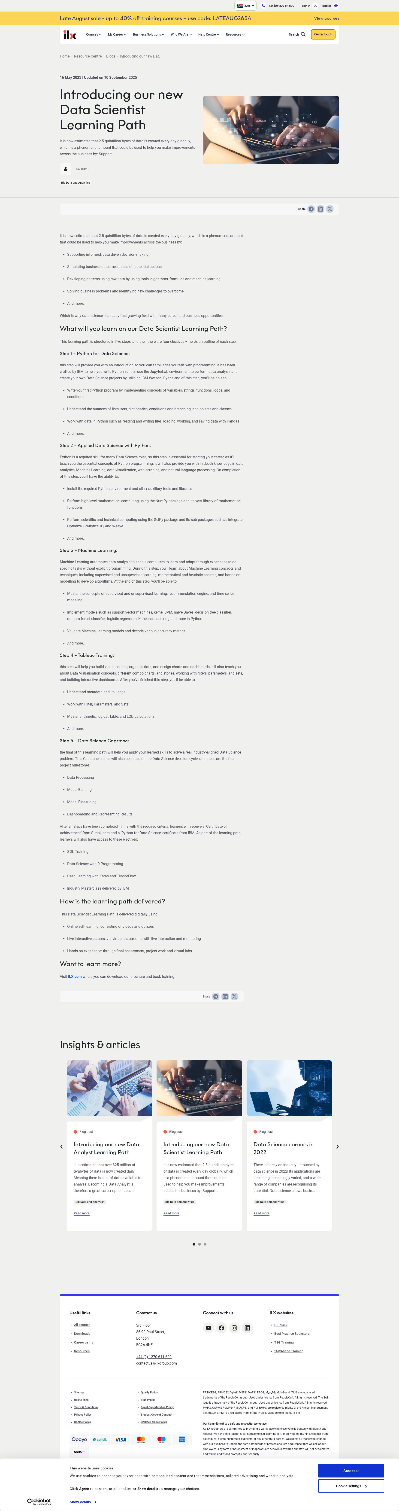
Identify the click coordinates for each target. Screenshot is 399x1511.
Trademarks (148, 1400)
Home (65, 56)
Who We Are (179, 34)
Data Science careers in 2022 (284, 1148)
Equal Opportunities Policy (157, 1407)
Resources (233, 34)
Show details (80, 1502)
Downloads (82, 1333)
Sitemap (79, 1392)
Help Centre (207, 34)
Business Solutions (147, 34)
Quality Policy (149, 1392)
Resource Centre (88, 56)
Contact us (146, 1312)
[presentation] (61, 1146)
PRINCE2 (280, 1325)
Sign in (306, 5)
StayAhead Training (288, 1351)
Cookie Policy (82, 1422)
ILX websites (281, 1312)
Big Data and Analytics (75, 182)
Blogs (110, 56)
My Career (115, 34)
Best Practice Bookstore (292, 1333)
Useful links (81, 1400)
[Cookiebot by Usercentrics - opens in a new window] (39, 1502)
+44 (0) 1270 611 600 (281, 5)
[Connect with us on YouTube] (208, 1328)
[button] (194, 1244)
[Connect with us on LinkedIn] (247, 1328)
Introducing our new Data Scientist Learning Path (196, 1148)
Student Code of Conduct (156, 1414)
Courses (92, 34)
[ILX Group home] (69, 34)
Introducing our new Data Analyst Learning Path (106, 1148)
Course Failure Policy (154, 1422)
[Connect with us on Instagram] (234, 1328)
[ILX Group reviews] (79, 1452)
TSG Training (284, 1342)
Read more (82, 1213)
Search (294, 34)
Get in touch (323, 34)
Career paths (83, 1342)
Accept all (351, 1471)
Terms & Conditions (86, 1407)
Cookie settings (348, 1486)
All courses (82, 1325)
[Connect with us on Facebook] (221, 1328)
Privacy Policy (82, 1414)
